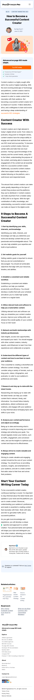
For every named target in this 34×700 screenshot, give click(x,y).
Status (3, 669)
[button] (29, 4)
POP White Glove (6, 652)
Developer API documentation (10, 647)
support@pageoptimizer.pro (9, 677)
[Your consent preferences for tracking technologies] (1, 525)
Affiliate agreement (7, 637)
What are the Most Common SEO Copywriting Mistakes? (24, 611)
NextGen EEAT (6, 650)
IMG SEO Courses (6, 643)
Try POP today (17, 67)
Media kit (4, 665)
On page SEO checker (8, 645)
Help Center (27, 565)
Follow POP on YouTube (8, 667)
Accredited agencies (7, 641)
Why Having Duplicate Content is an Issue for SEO (7, 611)
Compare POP (6, 654)
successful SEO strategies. (10, 113)
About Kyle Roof (6, 663)
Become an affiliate (7, 639)
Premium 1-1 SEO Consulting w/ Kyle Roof (13, 656)
